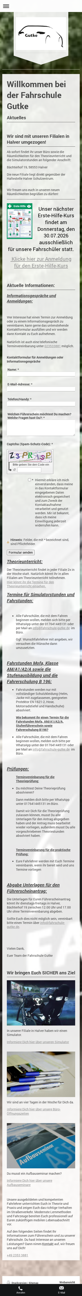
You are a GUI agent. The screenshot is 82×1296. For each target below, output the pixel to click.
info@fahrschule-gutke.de (51, 628)
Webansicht (67, 1282)
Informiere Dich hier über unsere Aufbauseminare (29, 1183)
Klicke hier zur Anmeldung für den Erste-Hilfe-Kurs (41, 262)
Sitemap (33, 1282)
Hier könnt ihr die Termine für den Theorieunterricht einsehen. (30, 584)
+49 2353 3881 (17, 1255)
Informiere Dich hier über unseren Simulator (38, 1042)
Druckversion (19, 1282)
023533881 (52, 346)
